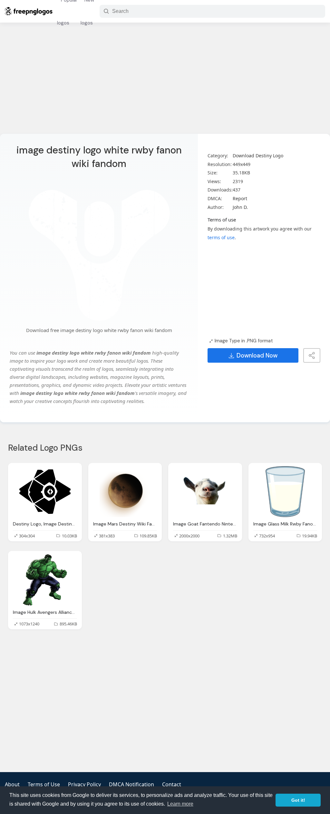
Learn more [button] (180, 804)
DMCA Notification (131, 784)
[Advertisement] (165, 82)
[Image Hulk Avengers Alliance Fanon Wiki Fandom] (45, 579)
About (12, 784)
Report (240, 198)
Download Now (257, 355)
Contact (171, 784)
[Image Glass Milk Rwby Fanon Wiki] (285, 491)
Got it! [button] (298, 800)
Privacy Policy (84, 784)
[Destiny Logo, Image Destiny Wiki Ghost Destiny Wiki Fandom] (45, 491)
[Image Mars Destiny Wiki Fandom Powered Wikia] (125, 491)
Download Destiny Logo (258, 155)
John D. (240, 207)
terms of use (221, 237)
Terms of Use (44, 784)
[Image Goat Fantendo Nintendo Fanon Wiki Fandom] (205, 491)
